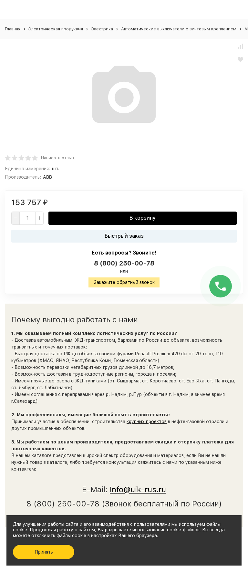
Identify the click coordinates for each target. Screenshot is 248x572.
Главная (12, 28)
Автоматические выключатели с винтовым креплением (178, 28)
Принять (44, 552)
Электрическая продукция (55, 28)
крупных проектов (147, 421)
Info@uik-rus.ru (138, 489)
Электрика (102, 28)
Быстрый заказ (124, 236)
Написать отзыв (57, 157)
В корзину (142, 218)
